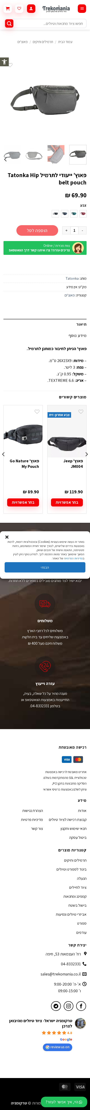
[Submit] (9, 23)
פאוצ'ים (23, 41)
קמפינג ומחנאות (75, 896)
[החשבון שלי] (31, 8)
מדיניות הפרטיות (73, 558)
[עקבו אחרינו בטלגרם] (56, 1006)
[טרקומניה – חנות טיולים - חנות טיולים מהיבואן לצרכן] (56, 9)
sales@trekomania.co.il (61, 974)
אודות (82, 810)
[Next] (7, 100)
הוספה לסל (37, 230)
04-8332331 (71, 963)
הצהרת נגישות (32, 810)
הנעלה (82, 878)
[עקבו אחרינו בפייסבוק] (81, 1006)
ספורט (82, 923)
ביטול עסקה (78, 837)
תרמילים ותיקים (43, 41)
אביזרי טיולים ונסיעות (71, 914)
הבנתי (45, 567)
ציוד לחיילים (78, 887)
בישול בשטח (78, 905)
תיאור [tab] (81, 324)
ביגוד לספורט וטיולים (71, 869)
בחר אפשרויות (67, 502)
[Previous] (79, 100)
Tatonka (72, 278)
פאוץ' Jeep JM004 (73, 463)
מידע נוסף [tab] (78, 335)
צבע (83, 205)
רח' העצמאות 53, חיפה (63, 954)
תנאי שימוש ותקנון (73, 828)
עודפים (81, 932)
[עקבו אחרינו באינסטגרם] (69, 1006)
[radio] (83, 213)
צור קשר (37, 828)
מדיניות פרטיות (32, 819)
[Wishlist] (19, 9)
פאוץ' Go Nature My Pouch (24, 463)
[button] (4, 62)
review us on (59, 1046)
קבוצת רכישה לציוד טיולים (68, 819)
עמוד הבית (65, 41)
